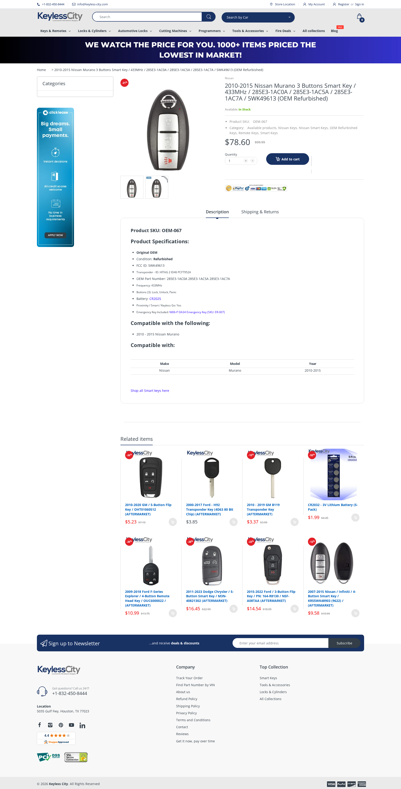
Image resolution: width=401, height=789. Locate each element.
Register (343, 4)
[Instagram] (50, 725)
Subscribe (344, 643)
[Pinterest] (60, 725)
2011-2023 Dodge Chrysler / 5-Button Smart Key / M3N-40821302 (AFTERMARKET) (210, 596)
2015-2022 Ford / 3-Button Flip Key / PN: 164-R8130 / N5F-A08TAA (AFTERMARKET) (271, 596)
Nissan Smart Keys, (314, 128)
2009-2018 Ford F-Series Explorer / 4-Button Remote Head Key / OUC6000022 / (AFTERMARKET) (147, 598)
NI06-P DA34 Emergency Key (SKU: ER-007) (197, 312)
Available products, (262, 128)
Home (41, 70)
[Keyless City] (61, 16)
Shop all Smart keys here (150, 390)
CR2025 (155, 298)
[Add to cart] (173, 522)
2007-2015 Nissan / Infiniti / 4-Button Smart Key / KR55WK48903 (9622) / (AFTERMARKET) (332, 598)
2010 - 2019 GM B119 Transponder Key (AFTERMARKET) (263, 509)
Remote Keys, (249, 133)
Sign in (359, 4)
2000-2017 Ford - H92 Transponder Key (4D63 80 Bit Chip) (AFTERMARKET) (209, 509)
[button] (311, 161)
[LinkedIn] (82, 725)
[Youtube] (71, 725)
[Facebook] (39, 725)
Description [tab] (217, 211)
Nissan (229, 78)
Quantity (231, 154)
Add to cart (290, 159)
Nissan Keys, (288, 128)
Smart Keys (269, 133)
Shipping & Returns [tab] (260, 211)
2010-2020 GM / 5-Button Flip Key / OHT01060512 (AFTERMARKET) (148, 509)
